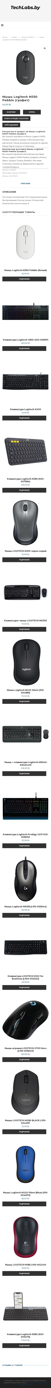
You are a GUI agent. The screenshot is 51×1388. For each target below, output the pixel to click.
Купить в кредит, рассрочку (16, 118)
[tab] (25, 183)
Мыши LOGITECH (28, 37)
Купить (32, 112)
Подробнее (24, 279)
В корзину (11, 112)
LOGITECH (13, 176)
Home (4, 37)
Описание (25, 183)
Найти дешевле (11, 125)
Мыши (14, 37)
